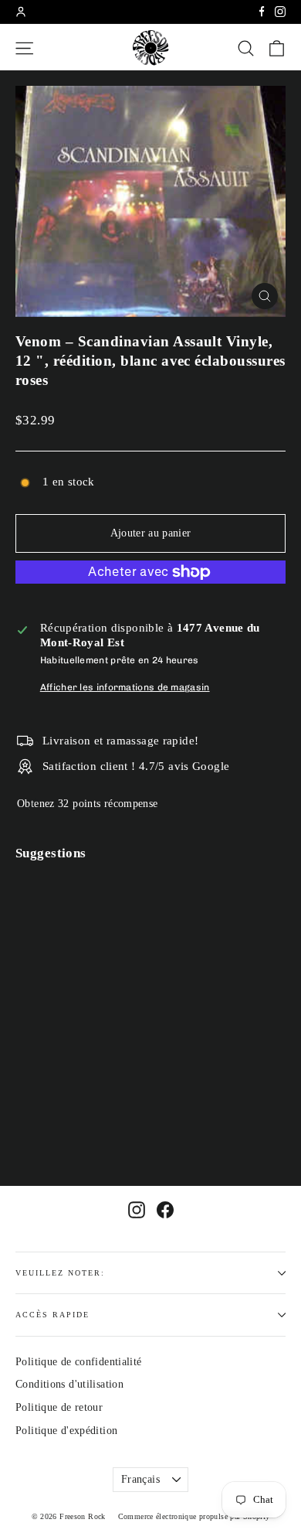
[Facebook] (261, 11)
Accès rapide (52, 1314)
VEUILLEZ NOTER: (60, 1273)
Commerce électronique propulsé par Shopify (194, 1516)
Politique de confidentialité (78, 1362)
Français (140, 1479)
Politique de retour (59, 1407)
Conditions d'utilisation (69, 1384)
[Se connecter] (20, 11)
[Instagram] (280, 11)
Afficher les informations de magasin (125, 687)
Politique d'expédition (66, 1430)
